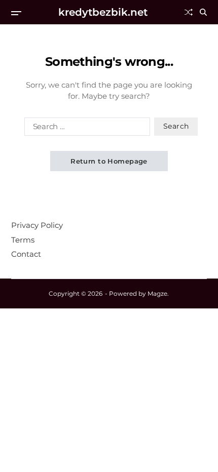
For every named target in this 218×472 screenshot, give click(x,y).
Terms (22, 240)
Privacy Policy (37, 225)
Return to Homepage (109, 161)
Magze (157, 293)
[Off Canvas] (16, 13)
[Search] (203, 12)
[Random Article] (189, 12)
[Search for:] (85, 128)
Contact (26, 254)
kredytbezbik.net (103, 12)
